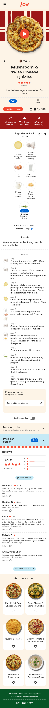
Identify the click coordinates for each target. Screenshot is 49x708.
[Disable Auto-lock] (32, 418)
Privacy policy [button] (35, 694)
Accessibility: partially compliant (24, 697)
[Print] (35, 109)
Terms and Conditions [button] (17, 694)
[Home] (24, 5)
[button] (4, 4)
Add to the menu (14, 109)
